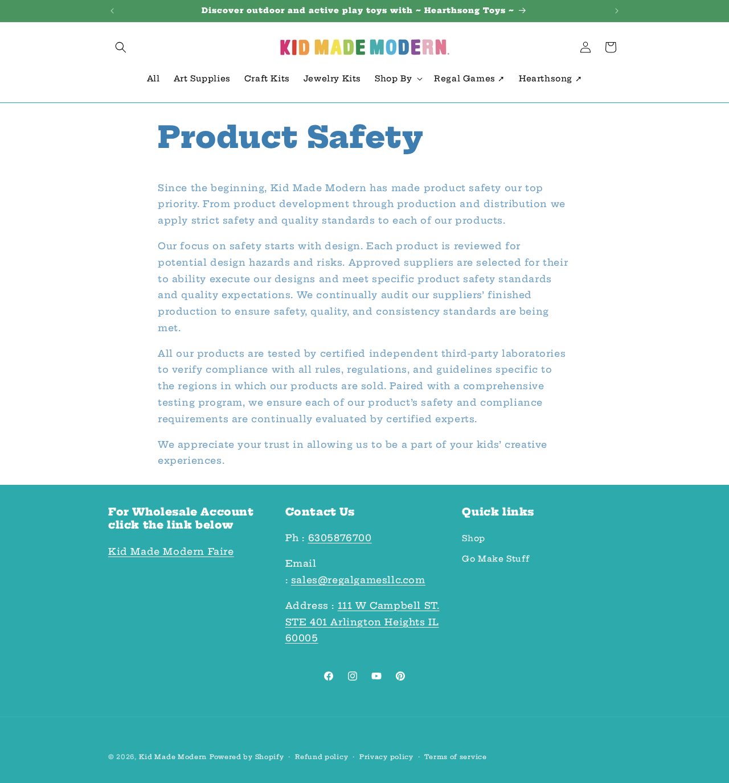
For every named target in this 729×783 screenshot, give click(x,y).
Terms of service (455, 756)
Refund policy (321, 756)
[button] (120, 47)
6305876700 (340, 538)
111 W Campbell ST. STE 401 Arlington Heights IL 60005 (362, 622)
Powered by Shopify (247, 757)
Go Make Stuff (495, 559)
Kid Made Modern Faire (171, 551)
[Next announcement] (616, 11)
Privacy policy (386, 756)
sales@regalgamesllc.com (358, 580)
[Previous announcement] (112, 11)
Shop (473, 539)
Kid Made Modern (173, 757)
